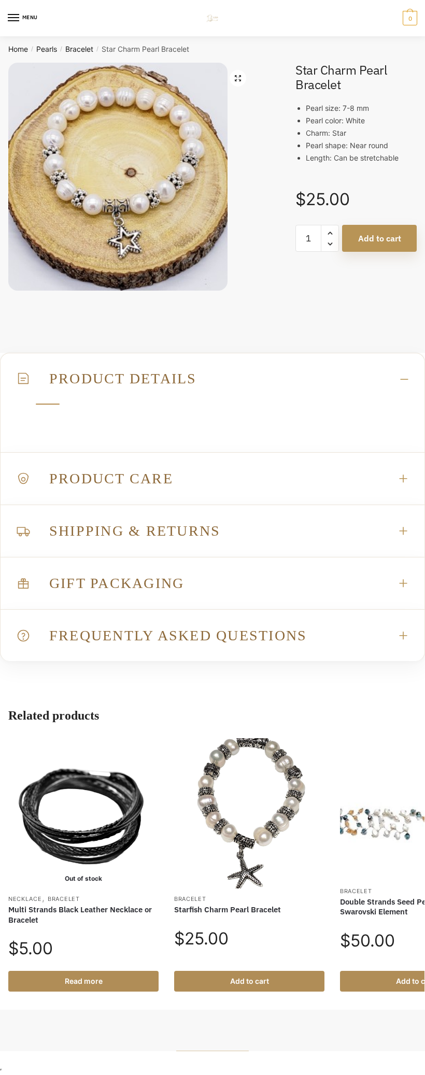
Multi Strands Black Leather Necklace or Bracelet (80, 915)
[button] (238, 78)
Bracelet (79, 49)
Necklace (25, 898)
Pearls (46, 49)
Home (18, 49)
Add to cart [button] (249, 981)
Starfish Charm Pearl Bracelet (227, 909)
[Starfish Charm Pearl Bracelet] (249, 813)
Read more (84, 981)
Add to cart (379, 238)
